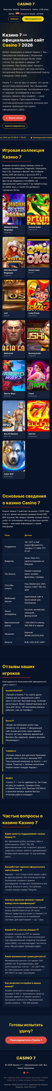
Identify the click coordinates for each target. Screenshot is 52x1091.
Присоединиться (33, 19)
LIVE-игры (44, 9)
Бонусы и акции (28, 14)
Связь (35, 9)
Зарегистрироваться (15, 126)
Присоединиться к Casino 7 (26, 1040)
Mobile (16, 9)
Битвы (14, 14)
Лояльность (25, 9)
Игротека (8, 9)
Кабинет (15, 19)
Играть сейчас (16, 118)
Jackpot (39, 14)
